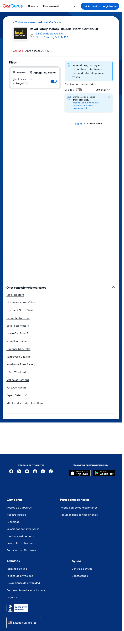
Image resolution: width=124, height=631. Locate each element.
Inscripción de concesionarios (79, 507)
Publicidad (13, 521)
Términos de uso (16, 568)
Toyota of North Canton (21, 310)
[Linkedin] (43, 472)
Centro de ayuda (82, 568)
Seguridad (12, 596)
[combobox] (103, 90)
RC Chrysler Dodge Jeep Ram (24, 402)
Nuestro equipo (16, 514)
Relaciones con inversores (22, 528)
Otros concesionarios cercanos (26, 287)
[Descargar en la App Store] (80, 473)
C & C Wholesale (16, 372)
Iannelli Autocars (16, 341)
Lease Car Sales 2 (17, 333)
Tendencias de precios (20, 535)
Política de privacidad (19, 575)
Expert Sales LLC (16, 395)
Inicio (78, 123)
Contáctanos (80, 575)
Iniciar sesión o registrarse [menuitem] (100, 6)
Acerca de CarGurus (19, 507)
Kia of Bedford (15, 294)
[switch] (54, 81)
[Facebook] (11, 472)
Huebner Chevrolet (18, 348)
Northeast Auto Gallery (20, 364)
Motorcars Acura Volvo (20, 302)
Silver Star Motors (17, 325)
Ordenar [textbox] (101, 89)
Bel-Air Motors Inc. (18, 317)
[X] (19, 472)
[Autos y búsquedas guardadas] (75, 6)
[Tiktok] (51, 472)
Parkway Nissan (16, 387)
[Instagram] (35, 472)
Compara (70, 89)
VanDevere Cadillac (18, 356)
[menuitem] (33, 6)
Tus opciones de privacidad (23, 582)
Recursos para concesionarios (79, 514)
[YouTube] (27, 472)
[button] (89, 102)
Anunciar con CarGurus (21, 550)
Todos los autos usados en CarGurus (38, 22)
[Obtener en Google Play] (104, 473)
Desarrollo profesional (20, 542)
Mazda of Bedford (17, 379)
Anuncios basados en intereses (26, 589)
